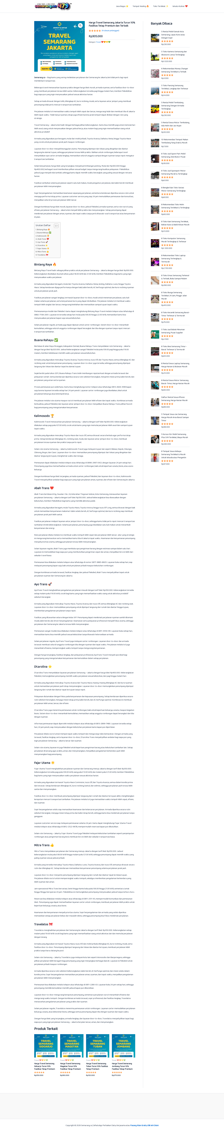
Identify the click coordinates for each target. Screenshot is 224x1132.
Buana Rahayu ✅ (44, 232)
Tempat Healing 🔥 (141, 6)
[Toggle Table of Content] (55, 226)
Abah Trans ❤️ (43, 239)
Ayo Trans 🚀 (42, 242)
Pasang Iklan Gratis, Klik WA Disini (144, 1125)
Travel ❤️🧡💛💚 (103, 42)
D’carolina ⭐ (42, 245)
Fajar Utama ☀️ (43, 248)
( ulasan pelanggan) (110, 30)
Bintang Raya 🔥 (43, 229)
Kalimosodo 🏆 (43, 236)
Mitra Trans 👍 (43, 251)
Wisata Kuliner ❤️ (180, 6)
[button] (80, 25)
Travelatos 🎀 (42, 255)
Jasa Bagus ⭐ (122, 6)
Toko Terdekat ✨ (160, 6)
